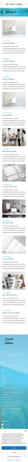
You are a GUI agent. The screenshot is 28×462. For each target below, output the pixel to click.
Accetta (14, 448)
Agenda (4, 378)
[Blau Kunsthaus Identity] (14, 281)
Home (2, 373)
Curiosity (3, 390)
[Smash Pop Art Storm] (14, 137)
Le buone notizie (6, 397)
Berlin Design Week (8, 43)
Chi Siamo (4, 376)
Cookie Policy (10, 460)
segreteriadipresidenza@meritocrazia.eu (12, 354)
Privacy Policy (17, 460)
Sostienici (3, 413)
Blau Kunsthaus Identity (10, 295)
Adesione (3, 411)
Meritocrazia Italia (13, 13)
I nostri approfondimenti (8, 387)
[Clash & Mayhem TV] (14, 245)
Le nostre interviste (7, 404)
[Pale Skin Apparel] (14, 208)
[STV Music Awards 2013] (14, 173)
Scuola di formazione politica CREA (11, 408)
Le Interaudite (6, 394)
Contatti (4, 383)
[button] (25, 431)
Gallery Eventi (6, 380)
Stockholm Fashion (8, 61)
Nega (14, 452)
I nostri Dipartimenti (7, 406)
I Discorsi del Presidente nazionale (11, 392)
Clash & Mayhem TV (8, 258)
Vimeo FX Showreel (8, 79)
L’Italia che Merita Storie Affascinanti (12, 401)
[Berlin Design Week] (14, 29)
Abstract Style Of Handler (11, 313)
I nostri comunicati (7, 399)
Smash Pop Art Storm (9, 151)
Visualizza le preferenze (14, 456)
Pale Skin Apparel (7, 222)
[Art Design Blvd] (14, 101)
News (2, 385)
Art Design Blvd (7, 115)
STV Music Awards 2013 (9, 186)
